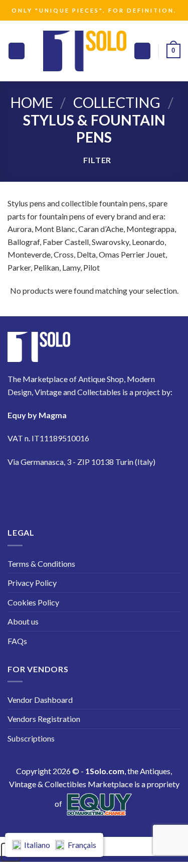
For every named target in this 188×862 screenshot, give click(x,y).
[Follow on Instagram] (49, 491)
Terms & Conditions (41, 563)
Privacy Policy (32, 582)
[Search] (142, 51)
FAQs (17, 641)
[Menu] (17, 51)
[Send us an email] (105, 491)
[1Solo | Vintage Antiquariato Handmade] (84, 51)
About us (23, 621)
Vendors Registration (44, 718)
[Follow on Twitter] (77, 491)
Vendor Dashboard (40, 699)
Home (32, 102)
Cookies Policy (33, 602)
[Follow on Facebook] (21, 491)
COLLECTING (116, 102)
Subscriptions (31, 738)
